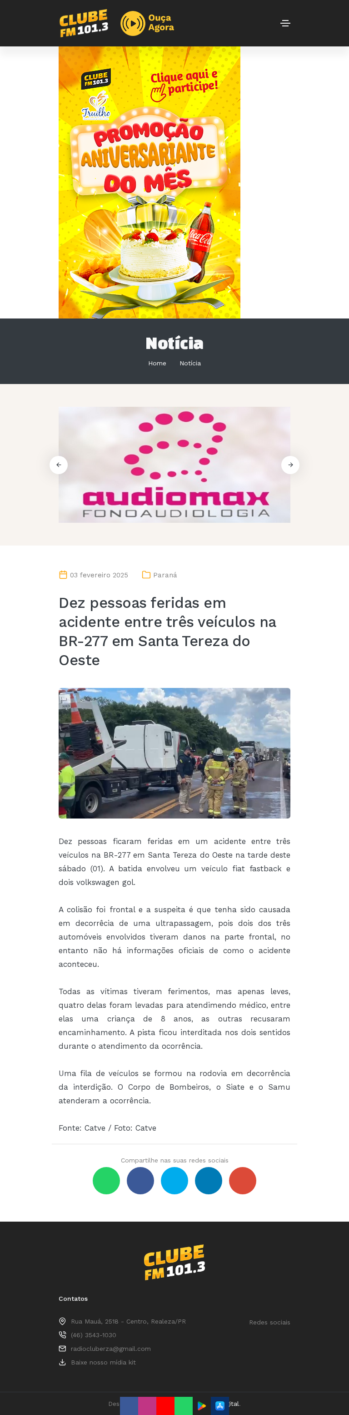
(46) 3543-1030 (93, 1335)
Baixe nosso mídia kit (103, 1362)
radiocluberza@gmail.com (111, 1348)
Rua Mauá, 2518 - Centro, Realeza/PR (128, 1321)
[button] (290, 465)
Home (157, 363)
